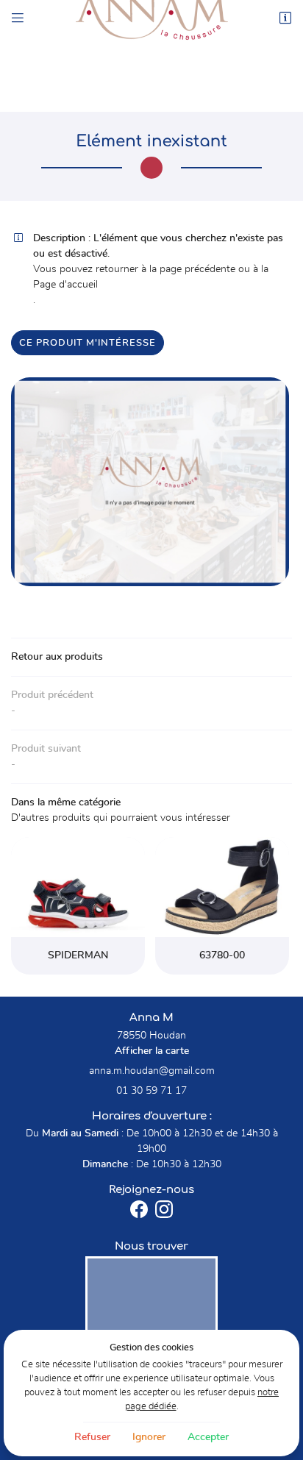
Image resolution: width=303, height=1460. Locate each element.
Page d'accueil (65, 284)
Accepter (208, 1437)
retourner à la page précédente (165, 269)
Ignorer (148, 1437)
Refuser (92, 1437)
